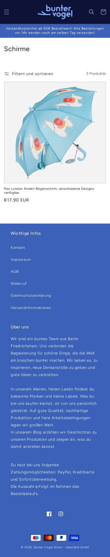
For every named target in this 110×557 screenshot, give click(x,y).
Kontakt (18, 247)
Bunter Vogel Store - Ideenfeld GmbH (61, 547)
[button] (7, 12)
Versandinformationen (31, 308)
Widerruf (19, 283)
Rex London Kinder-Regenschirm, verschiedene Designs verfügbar (49, 191)
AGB (15, 271)
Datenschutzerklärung (31, 295)
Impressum (21, 259)
